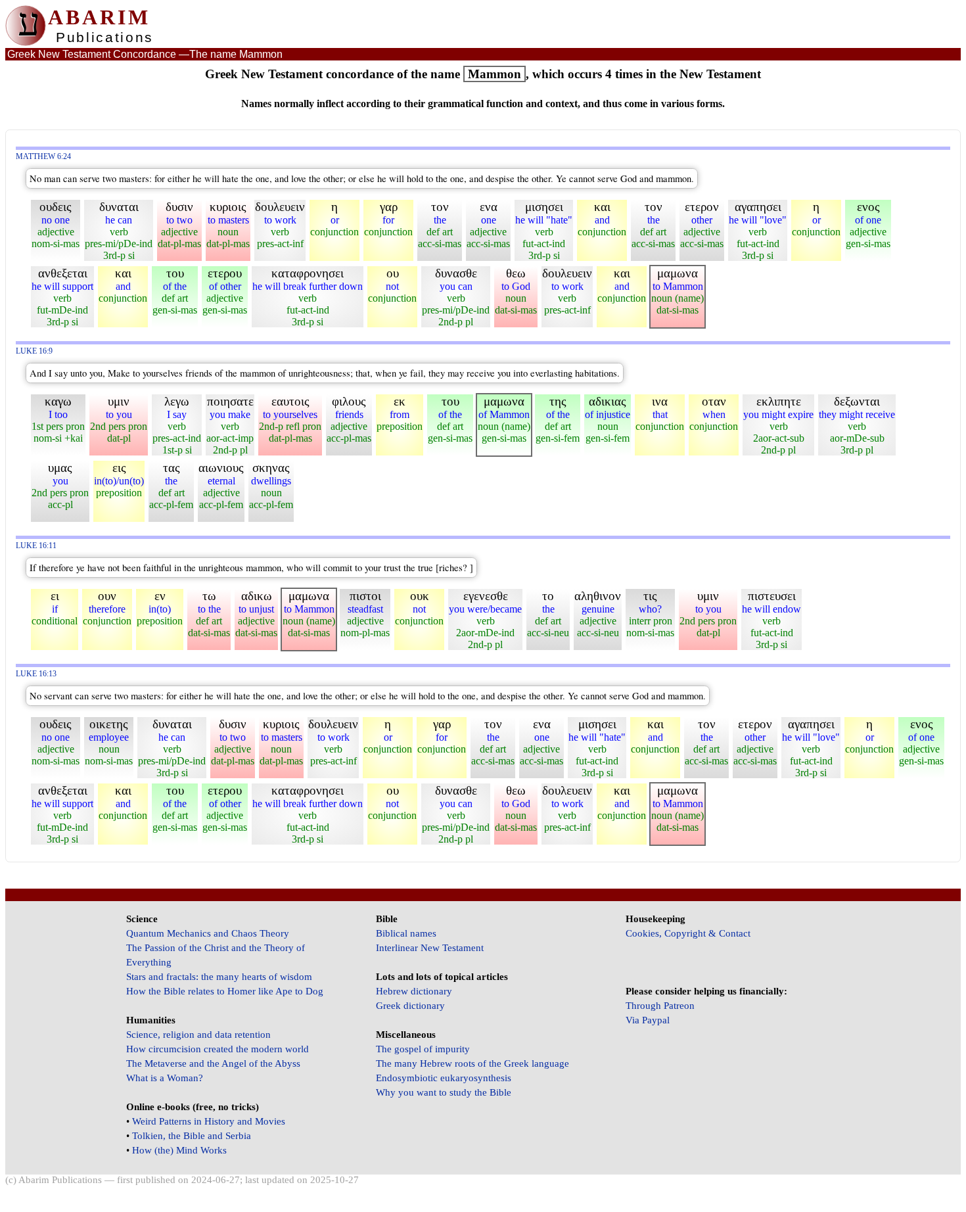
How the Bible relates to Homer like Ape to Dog (224, 991)
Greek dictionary (410, 1005)
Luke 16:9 (34, 351)
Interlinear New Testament (430, 948)
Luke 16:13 (36, 674)
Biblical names (406, 933)
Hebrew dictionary (414, 991)
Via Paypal (648, 1020)
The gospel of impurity (423, 1049)
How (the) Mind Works (179, 1150)
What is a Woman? (164, 1078)
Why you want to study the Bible (443, 1092)
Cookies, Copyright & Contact (688, 933)
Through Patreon (660, 1005)
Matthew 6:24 (43, 156)
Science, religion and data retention (198, 1034)
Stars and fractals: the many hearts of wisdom (219, 976)
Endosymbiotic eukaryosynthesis (443, 1078)
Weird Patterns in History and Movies (208, 1121)
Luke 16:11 (36, 546)
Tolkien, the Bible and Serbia (191, 1135)
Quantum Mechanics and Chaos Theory (207, 933)
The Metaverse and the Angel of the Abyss (213, 1063)
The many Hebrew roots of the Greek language (472, 1063)
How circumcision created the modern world (217, 1049)
